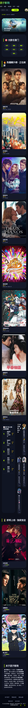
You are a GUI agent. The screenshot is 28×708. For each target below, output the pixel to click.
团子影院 (4, 14)
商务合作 (10, 701)
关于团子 (7, 697)
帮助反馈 (14, 697)
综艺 (14, 6)
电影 (5, 6)
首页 (1, 6)
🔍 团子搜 (15, 10)
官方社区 (17, 701)
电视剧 (9, 6)
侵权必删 (21, 697)
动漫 (18, 6)
